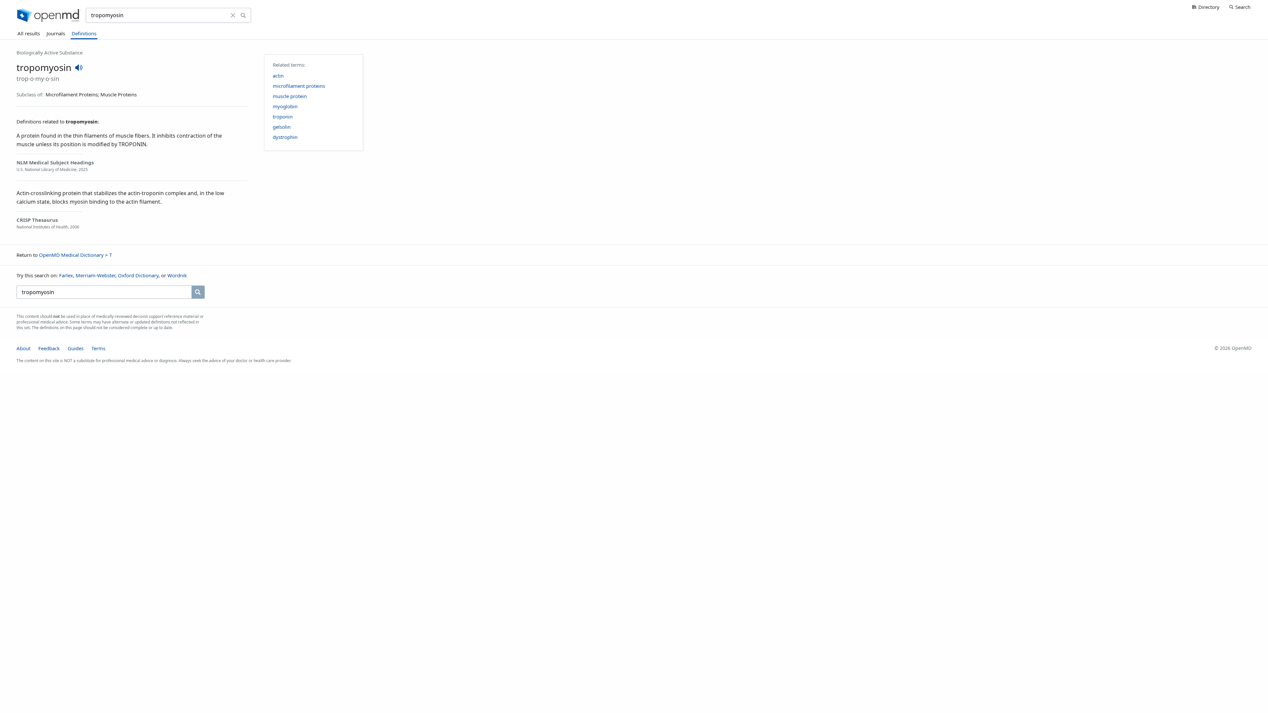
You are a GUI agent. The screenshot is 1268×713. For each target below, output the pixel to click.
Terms (98, 348)
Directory (1208, 7)
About (23, 348)
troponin (283, 116)
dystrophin (285, 137)
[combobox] (159, 15)
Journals (56, 33)
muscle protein (290, 96)
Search (1242, 7)
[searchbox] (104, 292)
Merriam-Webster (95, 275)
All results (29, 33)
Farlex (66, 275)
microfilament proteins (299, 86)
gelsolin (282, 126)
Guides (76, 348)
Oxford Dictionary (138, 275)
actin (278, 75)
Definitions (84, 33)
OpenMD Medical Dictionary (71, 255)
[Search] (243, 15)
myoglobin (285, 106)
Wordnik (177, 275)
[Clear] (233, 15)
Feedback (49, 348)
